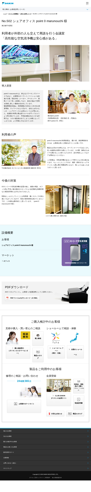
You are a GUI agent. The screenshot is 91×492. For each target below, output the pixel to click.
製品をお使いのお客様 (10, 447)
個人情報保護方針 (57, 477)
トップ (5, 13)
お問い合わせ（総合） (10, 463)
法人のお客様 (7, 436)
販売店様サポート (8, 452)
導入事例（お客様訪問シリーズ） (14, 9)
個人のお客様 (7, 431)
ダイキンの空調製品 (13, 13)
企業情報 (6, 457)
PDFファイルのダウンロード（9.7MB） (24, 298)
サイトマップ (7, 468)
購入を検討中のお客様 (10, 441)
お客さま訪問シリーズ (25, 13)
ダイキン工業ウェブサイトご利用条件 (39, 477)
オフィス (7, 261)
